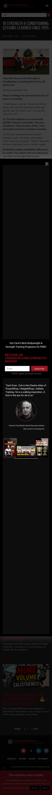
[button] (47, 164)
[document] (26, 397)
